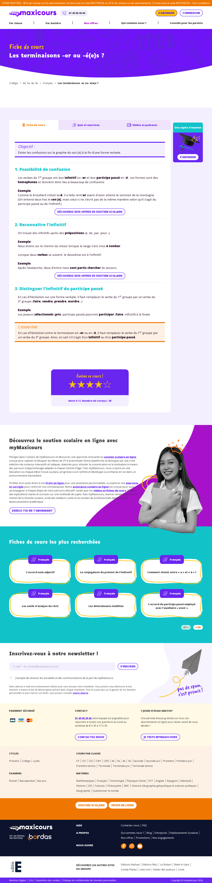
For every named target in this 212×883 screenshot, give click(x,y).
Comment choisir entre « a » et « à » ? (171, 572)
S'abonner (188, 157)
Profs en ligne (55, 483)
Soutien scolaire (91, 805)
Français (48, 83)
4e (32, 83)
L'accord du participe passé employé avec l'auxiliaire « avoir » (171, 606)
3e (36, 83)
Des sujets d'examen (188, 127)
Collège (13, 83)
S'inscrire (127, 666)
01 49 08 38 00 (83, 718)
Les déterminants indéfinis (106, 606)
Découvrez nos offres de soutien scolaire (89, 212)
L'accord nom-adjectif (40, 572)
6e (24, 83)
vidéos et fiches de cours (110, 490)
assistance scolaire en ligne (91, 486)
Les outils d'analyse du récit (40, 606)
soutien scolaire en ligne (120, 457)
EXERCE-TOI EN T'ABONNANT (32, 510)
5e (28, 83)
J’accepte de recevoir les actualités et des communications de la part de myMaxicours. (64, 678)
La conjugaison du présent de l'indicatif (106, 572)
